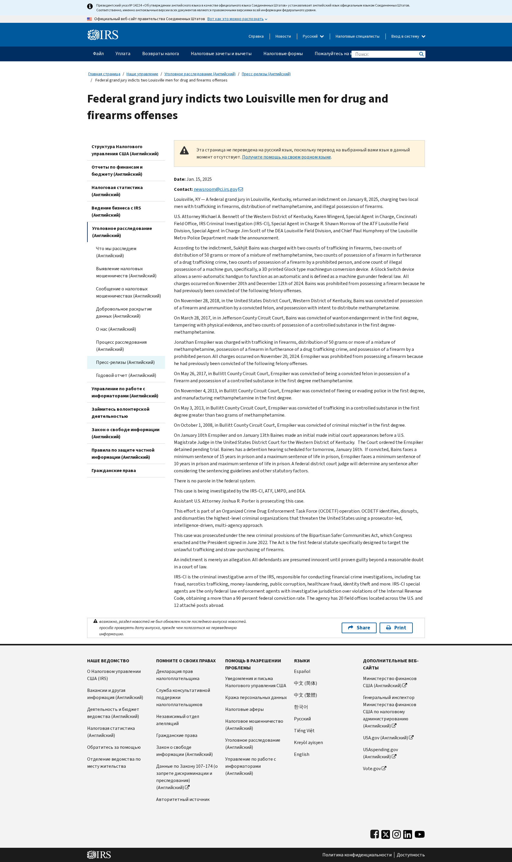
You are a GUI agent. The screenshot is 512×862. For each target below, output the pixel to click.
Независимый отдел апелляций (177, 720)
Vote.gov (372, 768)
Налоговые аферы (244, 709)
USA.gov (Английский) (385, 738)
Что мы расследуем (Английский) (116, 252)
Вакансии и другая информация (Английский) (115, 694)
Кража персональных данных (256, 697)
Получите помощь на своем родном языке (286, 157)
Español (302, 671)
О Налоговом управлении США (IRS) (114, 675)
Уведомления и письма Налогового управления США (255, 682)
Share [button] (363, 627)
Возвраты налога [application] (160, 53)
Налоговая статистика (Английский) (117, 191)
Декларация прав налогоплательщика (177, 675)
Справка (256, 36)
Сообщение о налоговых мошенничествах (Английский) (128, 292)
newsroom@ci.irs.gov (215, 189)
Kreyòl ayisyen (308, 742)
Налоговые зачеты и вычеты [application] (221, 53)
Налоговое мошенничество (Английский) (254, 724)
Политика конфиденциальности (357, 855)
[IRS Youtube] (420, 833)
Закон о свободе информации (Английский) (125, 433)
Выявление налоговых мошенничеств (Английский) (126, 272)
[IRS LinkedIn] (407, 833)
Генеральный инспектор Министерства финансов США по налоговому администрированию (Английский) (389, 711)
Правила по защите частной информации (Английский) (123, 453)
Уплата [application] (123, 53)
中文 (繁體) (305, 695)
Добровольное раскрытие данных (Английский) (124, 312)
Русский (311, 36)
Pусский (302, 719)
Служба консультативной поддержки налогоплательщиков (183, 697)
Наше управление (142, 74)
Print (400, 627)
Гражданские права (114, 470)
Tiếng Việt (304, 730)
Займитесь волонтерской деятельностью (120, 412)
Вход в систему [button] (405, 36)
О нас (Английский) (116, 329)
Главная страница (104, 74)
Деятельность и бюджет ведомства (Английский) (113, 712)
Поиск (421, 54)
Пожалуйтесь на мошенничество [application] (349, 53)
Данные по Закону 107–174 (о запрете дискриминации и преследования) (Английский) (187, 777)
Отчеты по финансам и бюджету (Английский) (117, 170)
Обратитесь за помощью (114, 747)
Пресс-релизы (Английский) (266, 74)
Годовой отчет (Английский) (126, 375)
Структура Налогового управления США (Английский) (125, 150)
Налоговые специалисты (358, 36)
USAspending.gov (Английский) (380, 753)
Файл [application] (98, 53)
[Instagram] (396, 833)
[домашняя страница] (103, 32)
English (301, 754)
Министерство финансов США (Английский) (390, 682)
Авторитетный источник (182, 799)
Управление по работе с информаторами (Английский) (125, 392)
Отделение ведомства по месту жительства (114, 762)
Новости (283, 36)
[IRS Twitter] (385, 833)
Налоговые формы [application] (283, 53)
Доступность (411, 855)
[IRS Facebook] (374, 833)
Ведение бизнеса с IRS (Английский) (116, 211)
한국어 (301, 707)
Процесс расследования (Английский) (121, 345)
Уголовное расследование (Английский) (200, 74)
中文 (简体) (305, 683)
